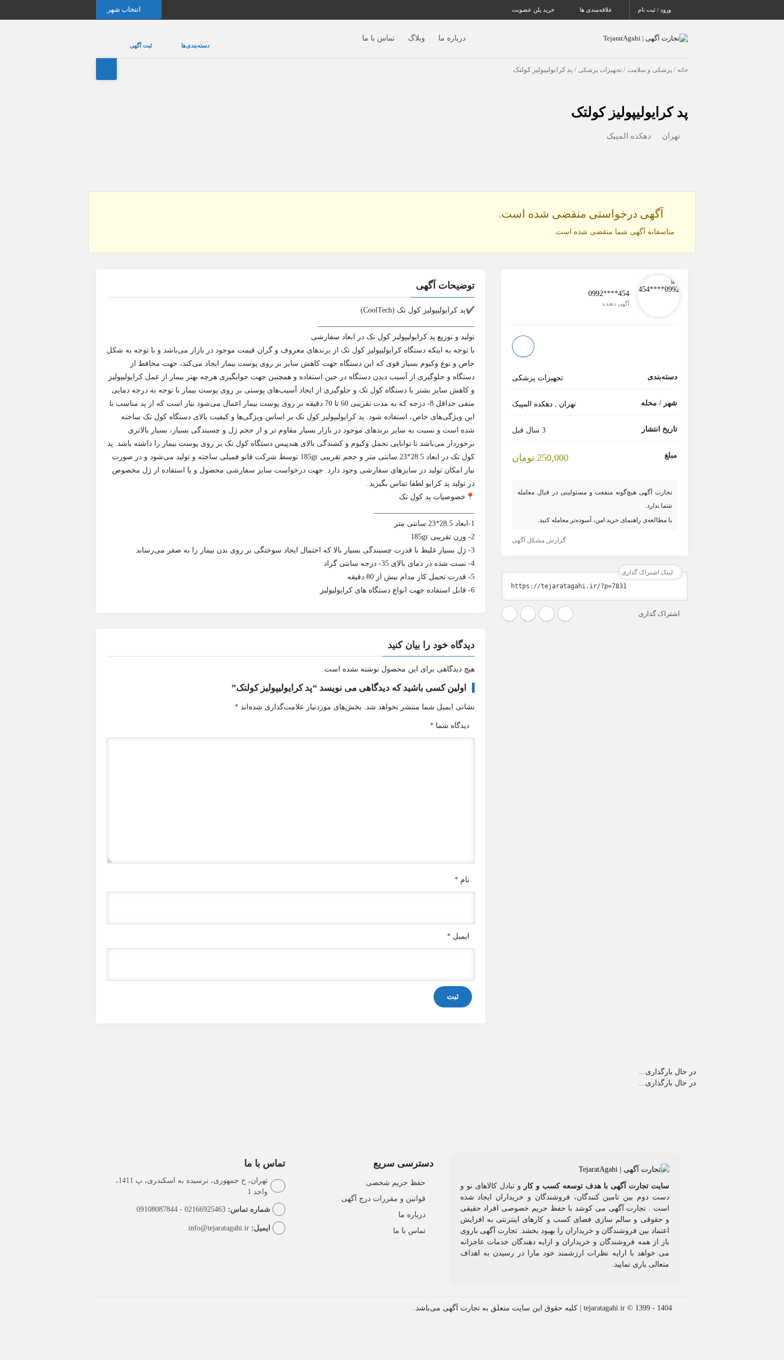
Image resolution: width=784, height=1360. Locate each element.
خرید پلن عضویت (534, 9)
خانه (682, 59)
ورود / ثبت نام (655, 9)
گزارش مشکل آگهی (539, 529)
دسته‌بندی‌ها (163, 40)
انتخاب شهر (124, 9)
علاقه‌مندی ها (597, 9)
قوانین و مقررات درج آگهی (383, 1188)
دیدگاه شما (449, 715)
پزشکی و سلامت (649, 59)
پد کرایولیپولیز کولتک (629, 101)
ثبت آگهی (130, 40)
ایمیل (458, 926)
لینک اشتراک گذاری (648, 561)
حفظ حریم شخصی (396, 1172)
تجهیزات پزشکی (600, 59)
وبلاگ (395, 33)
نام (461, 869)
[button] (290, 276)
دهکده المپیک (628, 125)
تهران (671, 125)
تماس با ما (357, 33)
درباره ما (430, 33)
